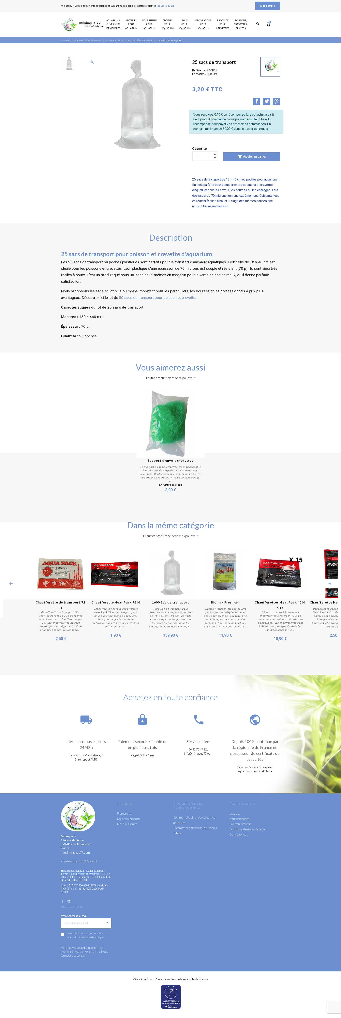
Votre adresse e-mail (74, 916)
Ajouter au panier (252, 156)
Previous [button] (11, 583)
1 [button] (141, 666)
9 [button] (188, 666)
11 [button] (200, 666)
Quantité (199, 149)
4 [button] (159, 666)
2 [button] (147, 666)
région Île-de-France (195, 979)
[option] (68, 63)
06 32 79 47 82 (165, 6)
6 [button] (170, 666)
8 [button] (182, 666)
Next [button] (330, 583)
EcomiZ (152, 979)
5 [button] (165, 666)
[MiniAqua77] (87, 24)
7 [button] (176, 666)
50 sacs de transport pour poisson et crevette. (157, 297)
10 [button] (194, 666)
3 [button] (153, 666)
